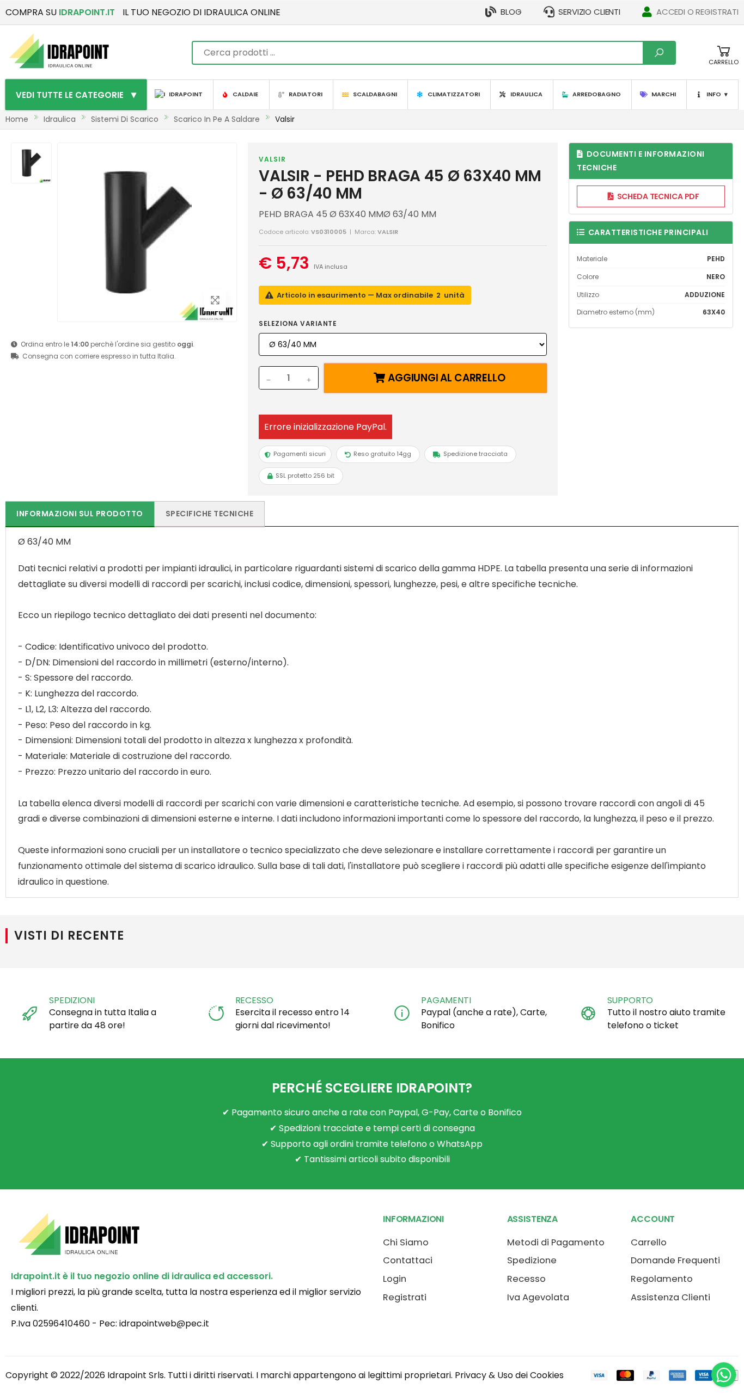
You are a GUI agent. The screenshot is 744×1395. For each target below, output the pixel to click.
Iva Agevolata (538, 1297)
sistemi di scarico (124, 119)
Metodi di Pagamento (556, 1242)
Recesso (526, 1279)
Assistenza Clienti (670, 1297)
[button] (724, 60)
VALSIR (272, 159)
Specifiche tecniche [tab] (210, 513)
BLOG (511, 11)
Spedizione (532, 1260)
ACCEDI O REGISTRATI (697, 11)
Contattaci (407, 1260)
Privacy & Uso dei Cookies (509, 1375)
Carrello (649, 1242)
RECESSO (254, 1000)
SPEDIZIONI (71, 1000)
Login (394, 1279)
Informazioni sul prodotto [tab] (79, 513)
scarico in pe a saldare (217, 119)
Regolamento (662, 1279)
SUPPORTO (630, 1000)
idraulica (60, 119)
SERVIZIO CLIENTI (589, 11)
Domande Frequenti (675, 1260)
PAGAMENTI (446, 1000)
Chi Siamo (406, 1242)
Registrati (404, 1297)
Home (16, 119)
